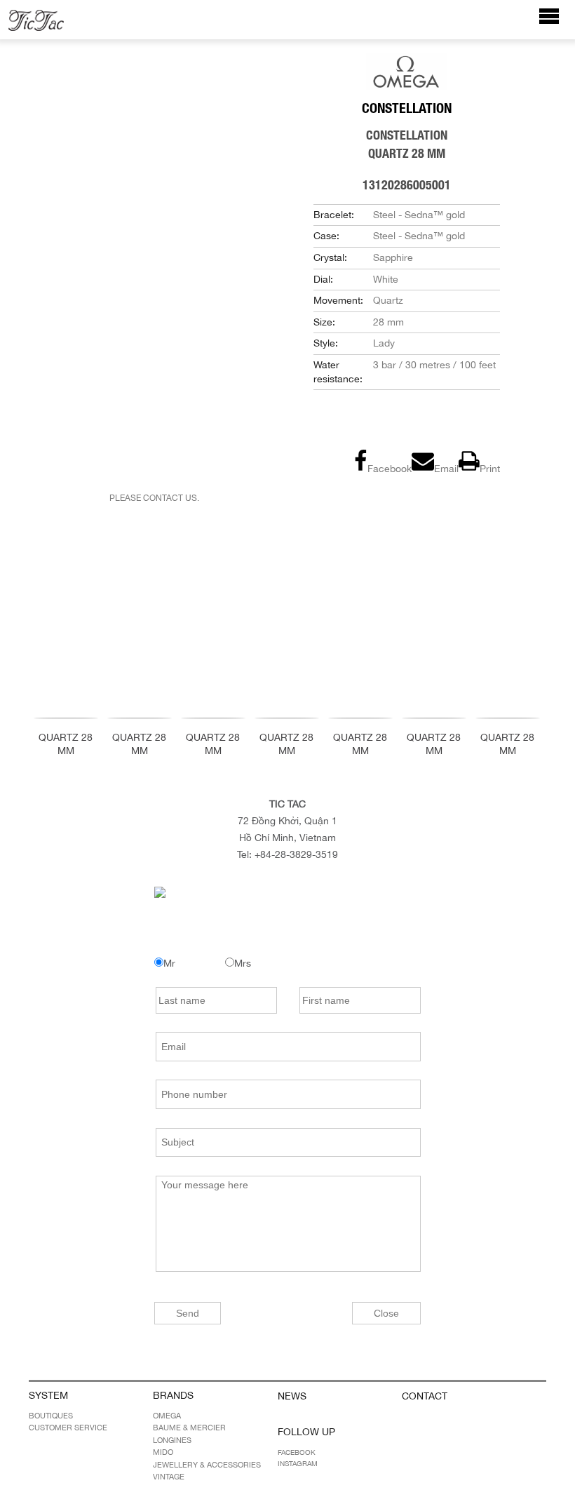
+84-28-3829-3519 (296, 854)
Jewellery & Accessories (207, 1465)
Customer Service (68, 1427)
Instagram (298, 1463)
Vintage (168, 1476)
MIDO (163, 1452)
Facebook (297, 1452)
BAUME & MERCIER (189, 1427)
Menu (556, 22)
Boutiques (51, 1415)
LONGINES (172, 1440)
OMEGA (167, 1415)
